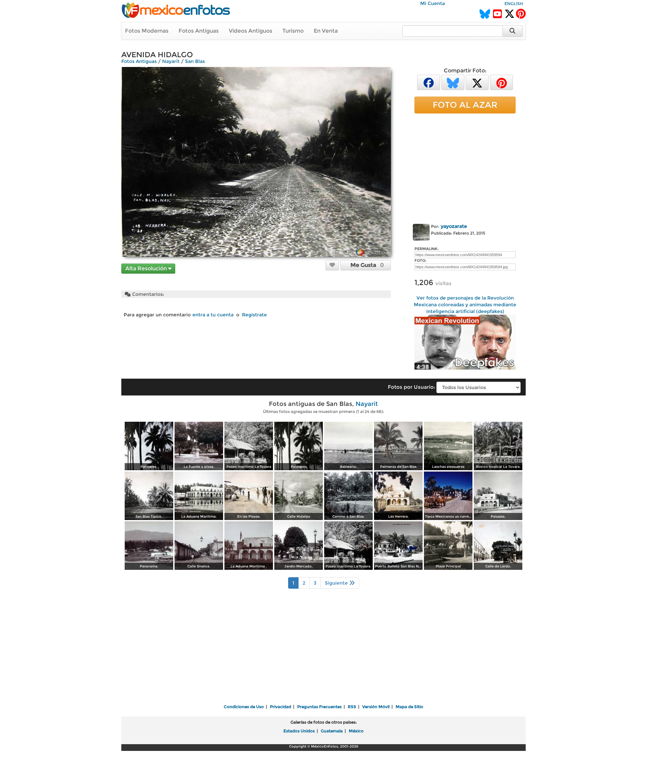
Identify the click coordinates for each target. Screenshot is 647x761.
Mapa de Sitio (409, 706)
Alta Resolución (146, 268)
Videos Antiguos (250, 31)
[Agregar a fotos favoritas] (332, 265)
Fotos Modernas (146, 31)
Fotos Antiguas (199, 31)
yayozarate (454, 226)
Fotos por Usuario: (411, 387)
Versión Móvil (376, 706)
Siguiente (337, 583)
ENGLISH (513, 3)
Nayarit (171, 61)
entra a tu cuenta (213, 315)
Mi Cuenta (432, 3)
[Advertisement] (465, 167)
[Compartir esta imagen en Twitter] (477, 82)
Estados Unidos (299, 730)
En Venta (326, 31)
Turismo (293, 31)
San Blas (195, 61)
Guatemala (332, 730)
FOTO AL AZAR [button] (465, 105)
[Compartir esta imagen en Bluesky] (452, 82)
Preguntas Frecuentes (319, 706)
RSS (352, 706)
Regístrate (254, 315)
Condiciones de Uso (244, 706)
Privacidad (280, 706)
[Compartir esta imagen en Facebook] (428, 82)
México (356, 730)
